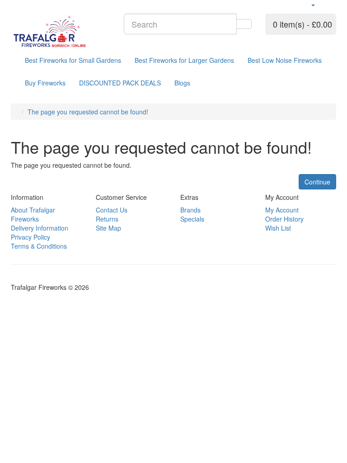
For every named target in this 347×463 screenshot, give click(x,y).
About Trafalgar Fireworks (33, 214)
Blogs (182, 82)
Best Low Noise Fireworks (285, 60)
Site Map (108, 227)
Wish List (278, 227)
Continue (317, 181)
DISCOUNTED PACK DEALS (120, 82)
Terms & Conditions (39, 245)
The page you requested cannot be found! (88, 111)
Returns (107, 218)
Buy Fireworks (45, 82)
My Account (282, 209)
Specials (192, 218)
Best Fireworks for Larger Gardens (184, 60)
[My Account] (312, 4)
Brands (190, 209)
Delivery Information (39, 227)
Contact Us (111, 209)
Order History (284, 218)
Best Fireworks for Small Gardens (73, 60)
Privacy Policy (30, 236)
